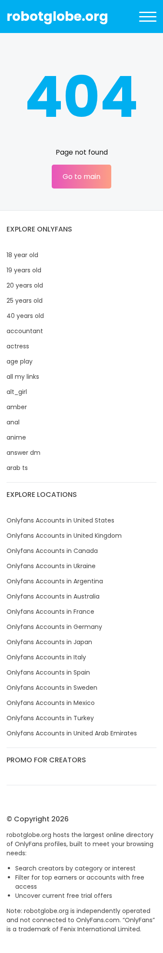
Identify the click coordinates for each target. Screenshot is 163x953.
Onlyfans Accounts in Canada (52, 550)
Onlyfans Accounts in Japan (49, 642)
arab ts (17, 467)
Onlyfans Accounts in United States (60, 520)
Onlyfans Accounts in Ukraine (51, 566)
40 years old (25, 315)
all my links (23, 376)
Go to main (81, 177)
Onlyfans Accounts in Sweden (52, 687)
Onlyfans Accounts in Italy (46, 657)
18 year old (22, 255)
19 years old (24, 270)
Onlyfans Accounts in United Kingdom (64, 535)
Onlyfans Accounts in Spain (48, 672)
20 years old (25, 285)
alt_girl (17, 391)
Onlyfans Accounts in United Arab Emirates (72, 733)
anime (16, 437)
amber (17, 407)
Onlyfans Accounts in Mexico (51, 702)
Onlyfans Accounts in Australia (53, 596)
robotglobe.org (57, 16)
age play (20, 361)
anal (13, 422)
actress (18, 346)
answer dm (23, 452)
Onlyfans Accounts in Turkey (50, 718)
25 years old (25, 300)
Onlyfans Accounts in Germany (54, 626)
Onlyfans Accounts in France (50, 611)
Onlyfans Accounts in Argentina (55, 581)
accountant (25, 331)
